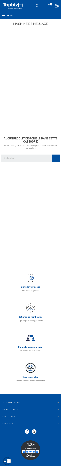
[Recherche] (56, 158)
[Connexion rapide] (57, 6)
